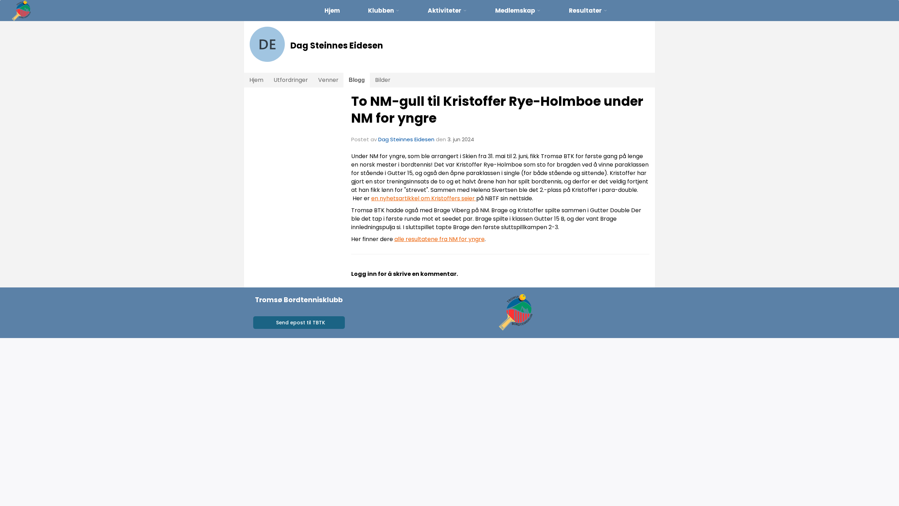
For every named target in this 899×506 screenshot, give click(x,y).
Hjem (332, 10)
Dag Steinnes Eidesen (406, 139)
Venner (328, 80)
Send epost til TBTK (300, 322)
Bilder (383, 80)
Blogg (357, 80)
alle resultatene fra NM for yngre (439, 239)
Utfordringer (291, 80)
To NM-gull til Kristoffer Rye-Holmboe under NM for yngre (497, 109)
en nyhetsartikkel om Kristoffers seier (423, 198)
